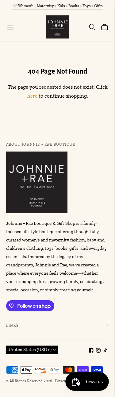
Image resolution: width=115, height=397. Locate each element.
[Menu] (10, 27)
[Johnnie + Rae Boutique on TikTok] (105, 351)
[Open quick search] (92, 27)
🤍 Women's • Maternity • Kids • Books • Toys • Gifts (57, 5)
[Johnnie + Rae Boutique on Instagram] (98, 351)
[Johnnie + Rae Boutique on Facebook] (91, 351)
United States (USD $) (30, 349)
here (32, 96)
